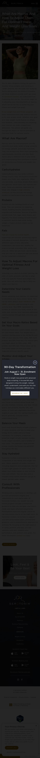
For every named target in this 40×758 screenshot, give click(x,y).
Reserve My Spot (20, 393)
